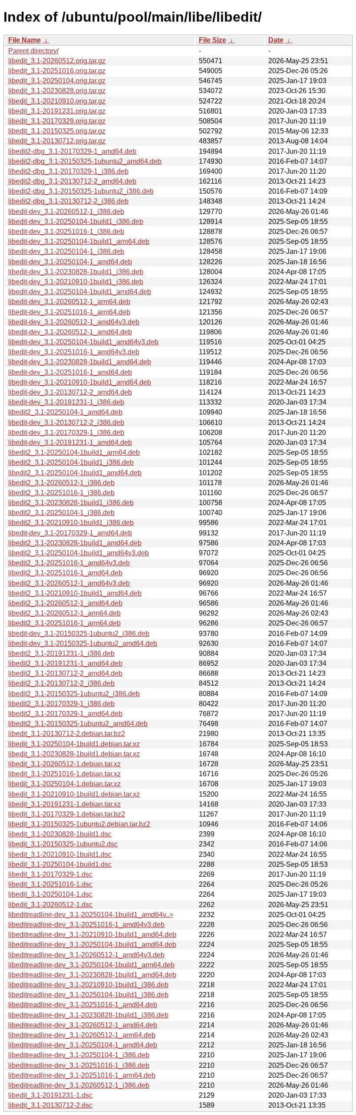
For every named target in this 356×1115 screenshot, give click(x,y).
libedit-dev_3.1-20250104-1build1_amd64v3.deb (83, 342)
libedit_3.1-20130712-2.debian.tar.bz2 (66, 733)
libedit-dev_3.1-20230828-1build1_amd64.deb (79, 362)
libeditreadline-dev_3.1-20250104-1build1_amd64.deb (92, 944)
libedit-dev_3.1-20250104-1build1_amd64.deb (79, 291)
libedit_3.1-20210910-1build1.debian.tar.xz (74, 794)
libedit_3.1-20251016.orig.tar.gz (56, 71)
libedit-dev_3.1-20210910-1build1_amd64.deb (79, 382)
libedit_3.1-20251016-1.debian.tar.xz (64, 774)
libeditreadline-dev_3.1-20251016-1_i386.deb (78, 1065)
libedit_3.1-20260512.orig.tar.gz (56, 61)
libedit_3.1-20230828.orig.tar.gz (56, 90)
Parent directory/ (33, 51)
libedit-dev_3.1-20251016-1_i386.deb (66, 231)
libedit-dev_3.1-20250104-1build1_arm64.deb (78, 241)
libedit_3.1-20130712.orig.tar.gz (56, 141)
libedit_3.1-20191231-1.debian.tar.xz (64, 804)
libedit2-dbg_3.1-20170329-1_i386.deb (68, 171)
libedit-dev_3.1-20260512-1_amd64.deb (70, 332)
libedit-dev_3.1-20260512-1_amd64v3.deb (73, 322)
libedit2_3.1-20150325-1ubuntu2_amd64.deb (78, 723)
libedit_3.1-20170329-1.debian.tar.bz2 (66, 814)
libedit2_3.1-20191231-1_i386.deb (61, 653)
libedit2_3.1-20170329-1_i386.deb (61, 703)
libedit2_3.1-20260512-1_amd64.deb (65, 603)
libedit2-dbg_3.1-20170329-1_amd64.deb (72, 151)
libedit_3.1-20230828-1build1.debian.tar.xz (74, 754)
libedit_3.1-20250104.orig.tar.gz (56, 80)
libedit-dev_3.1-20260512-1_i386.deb (66, 211)
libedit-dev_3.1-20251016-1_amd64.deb (70, 372)
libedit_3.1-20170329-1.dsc (50, 874)
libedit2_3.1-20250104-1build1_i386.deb (71, 462)
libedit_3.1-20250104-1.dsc (50, 894)
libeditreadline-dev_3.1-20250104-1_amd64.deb (82, 1045)
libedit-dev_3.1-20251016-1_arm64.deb (69, 312)
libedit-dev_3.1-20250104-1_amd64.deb (70, 262)
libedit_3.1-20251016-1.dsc (50, 884)
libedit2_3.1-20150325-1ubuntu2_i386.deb (74, 693)
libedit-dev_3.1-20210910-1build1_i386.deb (75, 281)
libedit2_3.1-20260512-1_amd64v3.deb (69, 583)
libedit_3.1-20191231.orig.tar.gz (56, 111)
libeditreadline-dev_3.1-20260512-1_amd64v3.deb (86, 955)
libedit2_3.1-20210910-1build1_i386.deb (71, 522)
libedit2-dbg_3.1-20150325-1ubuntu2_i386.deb (81, 191)
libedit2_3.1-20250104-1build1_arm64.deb (74, 452)
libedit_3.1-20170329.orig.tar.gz (56, 121)
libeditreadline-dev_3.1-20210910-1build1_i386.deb (88, 985)
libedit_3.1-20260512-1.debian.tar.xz (64, 764)
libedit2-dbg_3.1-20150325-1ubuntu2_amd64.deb (85, 161)
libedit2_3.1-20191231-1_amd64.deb (65, 663)
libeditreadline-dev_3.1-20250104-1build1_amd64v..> (90, 914)
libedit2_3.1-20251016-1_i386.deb (61, 492)
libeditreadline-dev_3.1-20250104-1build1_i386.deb (88, 994)
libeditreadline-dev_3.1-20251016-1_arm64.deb (81, 1075)
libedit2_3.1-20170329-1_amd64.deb (65, 713)
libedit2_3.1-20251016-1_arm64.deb (64, 623)
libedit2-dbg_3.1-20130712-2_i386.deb (68, 201)
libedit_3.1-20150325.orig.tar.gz (56, 131)
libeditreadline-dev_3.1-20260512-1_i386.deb (78, 1085)
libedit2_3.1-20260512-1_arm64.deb (64, 613)
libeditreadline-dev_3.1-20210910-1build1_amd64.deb (92, 934)
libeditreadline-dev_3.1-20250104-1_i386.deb (78, 1055)
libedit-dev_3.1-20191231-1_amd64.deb (70, 442)
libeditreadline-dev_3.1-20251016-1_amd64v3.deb (86, 924)
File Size (212, 40)
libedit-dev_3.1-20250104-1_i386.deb (66, 251)
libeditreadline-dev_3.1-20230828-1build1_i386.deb (88, 1015)
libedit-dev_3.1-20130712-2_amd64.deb (70, 392)
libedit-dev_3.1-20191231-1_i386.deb (66, 402)
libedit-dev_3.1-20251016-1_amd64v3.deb (73, 352)
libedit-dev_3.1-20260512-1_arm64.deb (69, 301)
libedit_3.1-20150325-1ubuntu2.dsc (63, 844)
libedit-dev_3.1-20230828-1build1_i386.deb (75, 272)
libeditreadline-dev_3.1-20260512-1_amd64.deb (82, 1025)
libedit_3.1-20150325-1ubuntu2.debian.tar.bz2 (79, 824)
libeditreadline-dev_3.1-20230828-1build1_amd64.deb (92, 975)
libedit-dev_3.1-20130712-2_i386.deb (66, 422)
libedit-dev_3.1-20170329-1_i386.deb (66, 432)
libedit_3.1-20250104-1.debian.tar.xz (64, 784)
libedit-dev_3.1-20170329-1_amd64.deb (70, 533)
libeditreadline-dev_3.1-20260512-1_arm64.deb (81, 1035)
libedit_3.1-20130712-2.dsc (50, 1105)
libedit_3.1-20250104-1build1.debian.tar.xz (74, 744)
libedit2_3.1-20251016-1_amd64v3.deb (69, 563)
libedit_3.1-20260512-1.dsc (50, 904)
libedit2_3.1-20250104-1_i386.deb (61, 512)
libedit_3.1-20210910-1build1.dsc (60, 854)
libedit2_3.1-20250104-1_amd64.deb (65, 412)
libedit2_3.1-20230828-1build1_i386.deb (71, 502)
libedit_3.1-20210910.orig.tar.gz (56, 101)
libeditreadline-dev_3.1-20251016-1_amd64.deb (82, 1004)
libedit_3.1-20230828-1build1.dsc (60, 834)
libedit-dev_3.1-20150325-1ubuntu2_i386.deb (78, 633)
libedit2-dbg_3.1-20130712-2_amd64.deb (72, 181)
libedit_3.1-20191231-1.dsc (50, 1095)
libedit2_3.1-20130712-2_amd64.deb (65, 673)
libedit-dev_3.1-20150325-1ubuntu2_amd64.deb (82, 643)
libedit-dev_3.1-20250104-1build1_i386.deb (75, 221)
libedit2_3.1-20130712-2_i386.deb (61, 683)
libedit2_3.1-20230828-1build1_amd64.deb (75, 543)
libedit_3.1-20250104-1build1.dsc (60, 864)
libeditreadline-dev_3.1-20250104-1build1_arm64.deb (91, 965)
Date (275, 40)
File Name (24, 40)
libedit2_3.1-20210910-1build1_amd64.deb (75, 593)
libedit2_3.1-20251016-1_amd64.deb (65, 573)
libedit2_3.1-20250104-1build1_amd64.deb (75, 472)
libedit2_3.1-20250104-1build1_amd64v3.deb (78, 553)
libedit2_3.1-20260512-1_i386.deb (61, 482)
